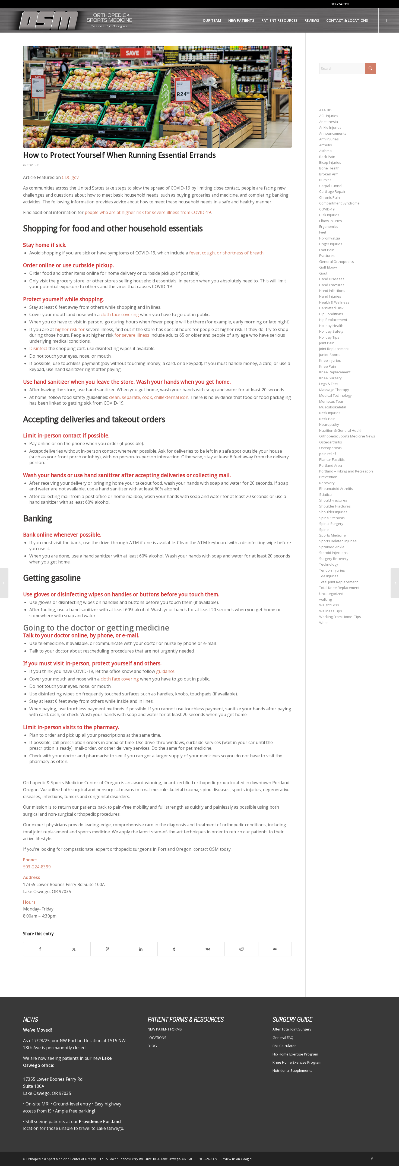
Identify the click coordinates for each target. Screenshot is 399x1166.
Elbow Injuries (330, 220)
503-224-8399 (340, 4)
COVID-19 (33, 165)
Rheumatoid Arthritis (336, 488)
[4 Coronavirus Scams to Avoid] (395, 583)
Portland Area (330, 465)
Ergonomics (328, 226)
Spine (324, 529)
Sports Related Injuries (338, 540)
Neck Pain (327, 418)
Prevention (328, 476)
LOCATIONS (157, 1037)
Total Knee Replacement (339, 587)
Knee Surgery (330, 378)
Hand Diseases (331, 278)
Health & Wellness (334, 302)
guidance (165, 671)
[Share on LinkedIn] (141, 949)
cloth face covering (120, 314)
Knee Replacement (334, 372)
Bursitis (325, 179)
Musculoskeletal (332, 407)
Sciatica (325, 494)
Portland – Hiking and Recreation (346, 471)
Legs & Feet (328, 383)
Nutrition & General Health (341, 430)
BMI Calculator (284, 1045)
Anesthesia (328, 121)
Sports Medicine (332, 535)
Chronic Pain (329, 197)
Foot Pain (326, 249)
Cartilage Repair (332, 191)
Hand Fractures (331, 284)
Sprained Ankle (331, 546)
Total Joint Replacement (338, 581)
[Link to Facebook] (387, 20)
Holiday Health (331, 325)
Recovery (327, 482)
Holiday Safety (331, 331)
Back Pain (327, 156)
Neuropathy (329, 424)
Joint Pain (326, 343)
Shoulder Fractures (335, 506)
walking (325, 599)
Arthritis (325, 145)
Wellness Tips (330, 611)
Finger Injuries (330, 243)
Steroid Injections (333, 552)
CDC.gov (70, 177)
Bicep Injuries (330, 162)
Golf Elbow (328, 267)
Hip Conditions (331, 313)
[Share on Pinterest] (107, 949)
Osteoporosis (330, 447)
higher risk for (70, 329)
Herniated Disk (331, 307)
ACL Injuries (328, 115)
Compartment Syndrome (339, 203)
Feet (322, 232)
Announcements (332, 133)
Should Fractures (333, 500)
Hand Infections (332, 290)
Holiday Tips (329, 337)
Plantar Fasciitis (332, 459)
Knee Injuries (330, 360)
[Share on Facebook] (40, 949)
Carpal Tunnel (330, 185)
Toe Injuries (328, 575)
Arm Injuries (329, 139)
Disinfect (38, 348)
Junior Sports (329, 354)
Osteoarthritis (330, 442)
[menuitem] (212, 20)
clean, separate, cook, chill (148, 397)
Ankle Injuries (330, 127)
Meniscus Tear (331, 401)
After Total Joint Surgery (292, 1029)
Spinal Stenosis (332, 517)
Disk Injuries (329, 214)
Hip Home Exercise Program (295, 1054)
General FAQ (283, 1037)
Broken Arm (328, 174)
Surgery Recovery (334, 558)
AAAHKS (325, 110)
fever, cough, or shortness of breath (226, 253)
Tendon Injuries (332, 570)
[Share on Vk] (208, 949)
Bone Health (329, 168)
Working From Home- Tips (340, 616)
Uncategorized (331, 593)
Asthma (325, 150)
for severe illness (132, 335)
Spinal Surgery (331, 523)
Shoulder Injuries (333, 511)
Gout (323, 273)
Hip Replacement (333, 319)
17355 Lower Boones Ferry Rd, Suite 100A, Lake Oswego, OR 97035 (148, 1159)
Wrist (323, 622)
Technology (328, 564)
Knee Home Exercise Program (297, 1062)
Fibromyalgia (329, 238)
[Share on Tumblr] (174, 949)
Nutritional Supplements (292, 1070)
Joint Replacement (334, 348)
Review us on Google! (236, 1159)
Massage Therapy (334, 389)
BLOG (152, 1045)
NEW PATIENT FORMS (165, 1029)
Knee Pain (327, 366)
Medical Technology (335, 395)
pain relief (327, 453)
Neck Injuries (329, 412)
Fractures (327, 255)
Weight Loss (329, 605)
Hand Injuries (330, 296)
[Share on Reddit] (241, 949)
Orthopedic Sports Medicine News (347, 436)
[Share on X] (74, 949)
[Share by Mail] (275, 949)
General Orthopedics (336, 261)
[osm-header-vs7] (71, 20)
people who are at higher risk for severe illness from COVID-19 (148, 212)
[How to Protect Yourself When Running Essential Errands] (157, 97)
